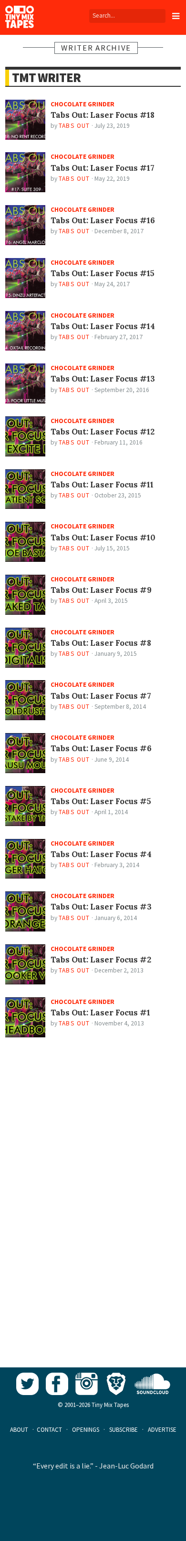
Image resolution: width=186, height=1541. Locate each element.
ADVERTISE (162, 1430)
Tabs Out (74, 126)
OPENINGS (85, 1430)
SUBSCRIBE (123, 1430)
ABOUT (19, 1430)
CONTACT (49, 1430)
